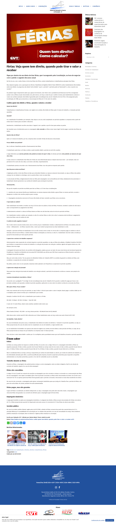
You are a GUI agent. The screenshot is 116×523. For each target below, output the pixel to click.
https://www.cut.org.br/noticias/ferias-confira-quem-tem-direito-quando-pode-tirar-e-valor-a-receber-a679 (42, 419)
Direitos (27, 450)
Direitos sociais (89, 73)
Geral (15, 452)
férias (45, 450)
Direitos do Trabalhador (91, 69)
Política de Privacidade (54, 499)
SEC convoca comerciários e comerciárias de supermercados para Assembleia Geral (100, 22)
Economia (88, 76)
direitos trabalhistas (36, 450)
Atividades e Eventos (91, 66)
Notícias (87, 88)
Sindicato (88, 95)
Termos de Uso (63, 499)
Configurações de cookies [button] (98, 520)
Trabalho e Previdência (91, 101)
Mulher (87, 85)
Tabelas (87, 98)
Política (87, 91)
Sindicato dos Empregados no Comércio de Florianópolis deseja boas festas (100, 34)
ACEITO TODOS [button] (109, 520)
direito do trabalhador (17, 450)
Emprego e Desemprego (91, 79)
